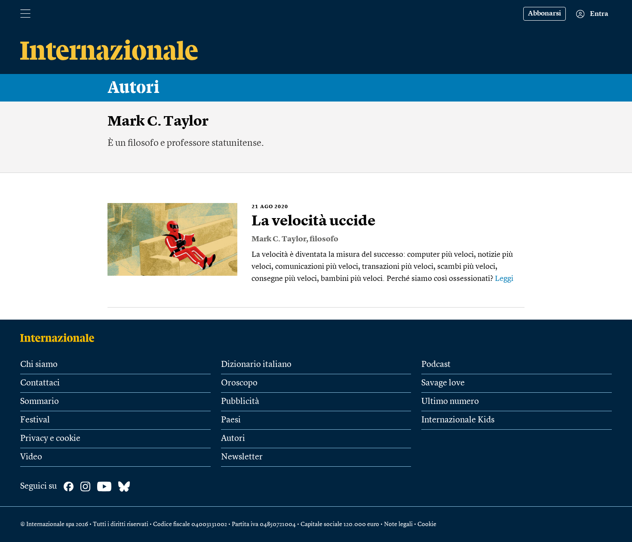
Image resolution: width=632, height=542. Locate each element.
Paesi (231, 420)
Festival (35, 420)
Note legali (398, 524)
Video (31, 457)
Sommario (39, 401)
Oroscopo (239, 383)
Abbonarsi (544, 13)
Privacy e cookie (50, 438)
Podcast (436, 364)
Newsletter (242, 457)
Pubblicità (240, 401)
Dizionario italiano (256, 364)
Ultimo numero (450, 401)
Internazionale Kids (457, 420)
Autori (133, 87)
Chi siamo (39, 364)
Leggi (504, 279)
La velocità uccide (314, 221)
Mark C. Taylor (279, 239)
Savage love (443, 383)
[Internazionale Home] (60, 337)
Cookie (426, 524)
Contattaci (40, 383)
